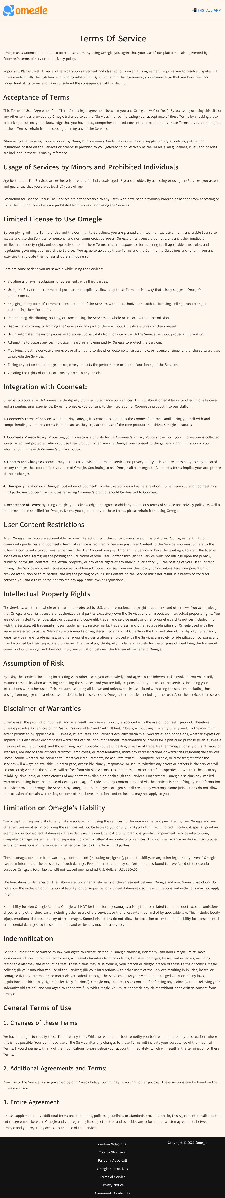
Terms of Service (112, 1177)
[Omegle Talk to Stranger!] (25, 10)
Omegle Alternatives (112, 1168)
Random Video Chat (112, 1144)
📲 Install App (206, 10)
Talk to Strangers (112, 1152)
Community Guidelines (112, 1193)
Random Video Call (112, 1160)
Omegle (201, 1142)
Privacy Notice (112, 1185)
